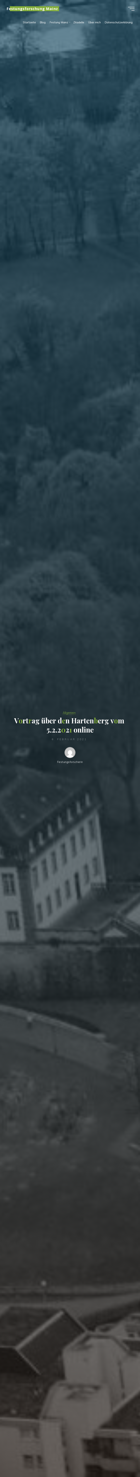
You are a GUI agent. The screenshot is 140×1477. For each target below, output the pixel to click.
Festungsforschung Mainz (32, 8)
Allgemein (69, 713)
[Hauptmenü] (131, 9)
